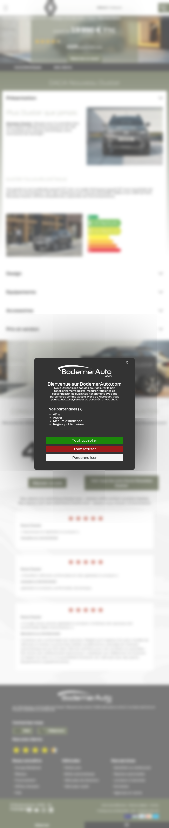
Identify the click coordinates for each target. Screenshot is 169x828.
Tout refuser (84, 449)
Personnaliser (84, 457)
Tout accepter (84, 440)
